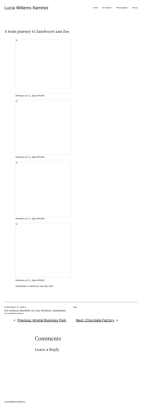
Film (33, 310)
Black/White (25, 310)
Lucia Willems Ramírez (26, 7)
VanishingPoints (59, 310)
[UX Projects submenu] (112, 7)
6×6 (6, 310)
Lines (38, 310)
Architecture (14, 310)
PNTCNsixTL (46, 310)
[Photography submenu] (128, 7)
